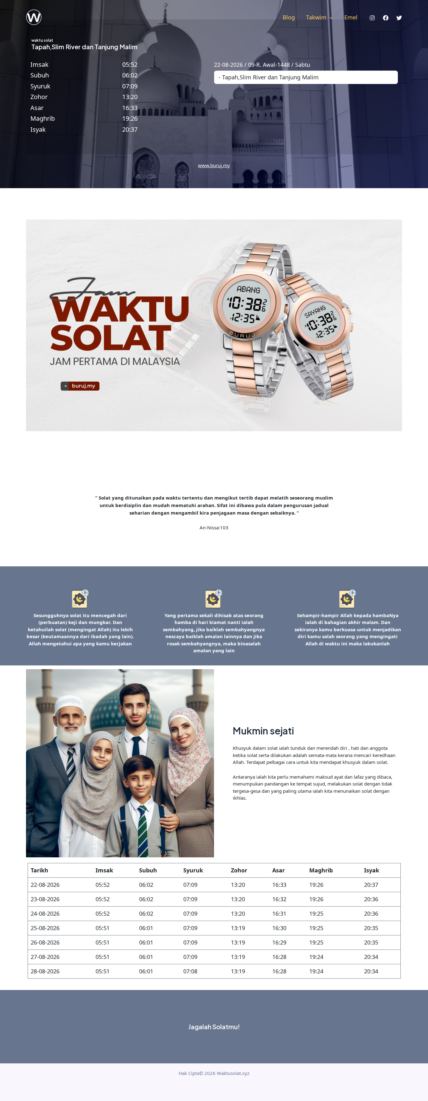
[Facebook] (386, 18)
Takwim (316, 17)
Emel (351, 17)
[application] (329, 17)
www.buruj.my (214, 165)
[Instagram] (372, 18)
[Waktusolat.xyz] (34, 16)
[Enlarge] (82, 597)
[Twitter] (399, 18)
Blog (289, 17)
